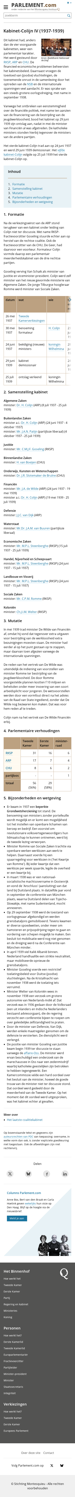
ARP (15, 62)
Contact (48, 1453)
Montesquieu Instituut (46, 9)
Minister (9, 1380)
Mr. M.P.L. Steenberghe (32, 546)
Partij (7, 1298)
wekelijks (30, 1203)
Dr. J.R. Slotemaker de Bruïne (36, 475)
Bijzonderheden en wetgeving (32, 202)
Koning (8, 1317)
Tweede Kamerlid (14, 1348)
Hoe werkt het (12, 1278)
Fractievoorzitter (13, 1361)
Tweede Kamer (13, 1285)
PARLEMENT (33, 5)
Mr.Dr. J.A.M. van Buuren (33, 528)
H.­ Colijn (54, 328)
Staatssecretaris (13, 1386)
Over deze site (30, 1453)
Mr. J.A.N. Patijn (27, 431)
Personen (12, 1328)
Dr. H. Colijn (25, 405)
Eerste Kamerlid (13, 1342)
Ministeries (10, 1310)
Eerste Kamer (12, 1291)
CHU (26, 62)
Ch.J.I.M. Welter (27, 612)
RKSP (7, 62)
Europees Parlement (16, 1430)
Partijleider (10, 1367)
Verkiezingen (15, 1404)
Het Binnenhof (16, 1271)
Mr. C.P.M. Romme (29, 599)
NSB (30, 84)
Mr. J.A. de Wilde (27, 489)
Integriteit (10, 1393)
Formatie (18, 184)
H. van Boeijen (26, 462)
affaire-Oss (31, 1053)
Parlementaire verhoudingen (32, 197)
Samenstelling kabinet (27, 189)
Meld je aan (17, 1218)
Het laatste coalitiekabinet (25, 1120)
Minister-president (15, 1374)
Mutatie (17, 193)
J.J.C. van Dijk (25, 515)
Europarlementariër (16, 1354)
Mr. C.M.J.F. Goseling (30, 449)
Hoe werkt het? (13, 1335)
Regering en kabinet (16, 1304)
